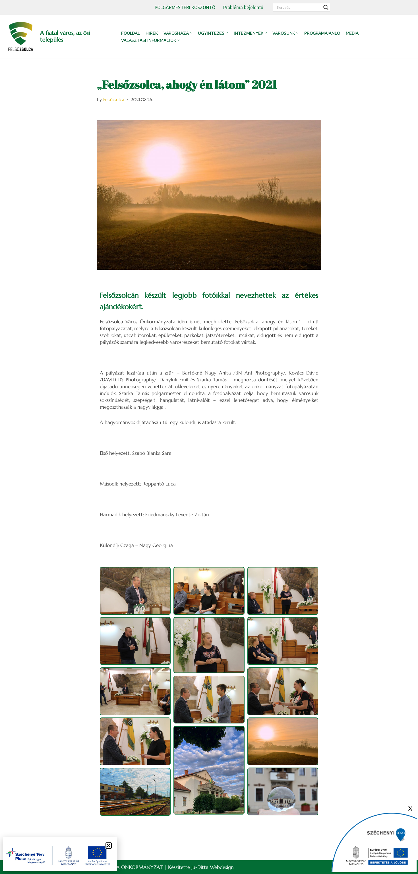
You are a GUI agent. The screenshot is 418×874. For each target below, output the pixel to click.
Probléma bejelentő (243, 7)
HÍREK (152, 33)
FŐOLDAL (130, 33)
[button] (191, 33)
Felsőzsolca (113, 99)
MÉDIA (352, 33)
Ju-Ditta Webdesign (212, 867)
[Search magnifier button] (326, 7)
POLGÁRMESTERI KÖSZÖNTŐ (185, 7)
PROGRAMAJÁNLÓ (322, 33)
